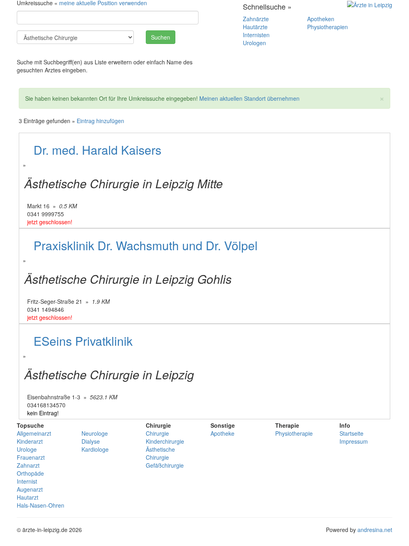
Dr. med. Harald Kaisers (97, 149)
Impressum (354, 441)
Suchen (160, 37)
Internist (27, 481)
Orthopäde (30, 473)
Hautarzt (27, 497)
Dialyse (90, 441)
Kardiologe (95, 449)
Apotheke (222, 433)
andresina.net (374, 530)
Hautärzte (255, 27)
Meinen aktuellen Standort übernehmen (249, 98)
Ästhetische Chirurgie (160, 453)
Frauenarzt (31, 457)
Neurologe (94, 433)
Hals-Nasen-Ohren (40, 505)
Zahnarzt (28, 465)
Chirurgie (157, 433)
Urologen (254, 43)
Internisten (256, 35)
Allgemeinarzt (34, 433)
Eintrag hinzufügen (100, 121)
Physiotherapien (327, 27)
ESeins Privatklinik (83, 340)
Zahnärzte (256, 19)
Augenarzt (30, 489)
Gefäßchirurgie (165, 465)
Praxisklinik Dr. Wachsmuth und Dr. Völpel (146, 245)
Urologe (27, 449)
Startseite (351, 433)
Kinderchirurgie (165, 441)
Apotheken (320, 19)
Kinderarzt (30, 441)
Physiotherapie (294, 433)
